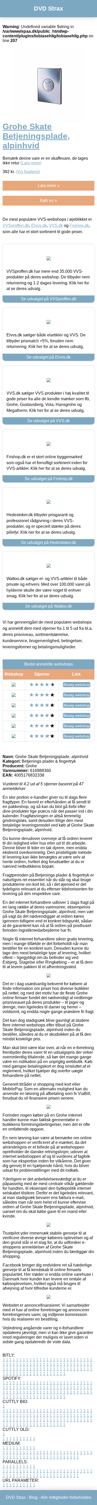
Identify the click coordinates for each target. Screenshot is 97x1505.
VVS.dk (56, 225)
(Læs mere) (30, 163)
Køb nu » (48, 200)
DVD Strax (48, 8)
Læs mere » (48, 185)
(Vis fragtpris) (28, 171)
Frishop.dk (79, 225)
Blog (33, 1497)
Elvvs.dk (39, 225)
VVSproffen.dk (16, 225)
